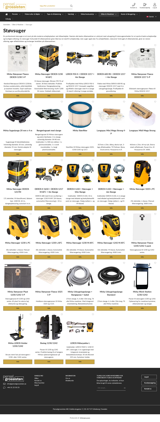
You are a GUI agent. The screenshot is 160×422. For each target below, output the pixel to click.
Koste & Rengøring (128, 14)
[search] (71, 6)
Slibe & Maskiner (107, 14)
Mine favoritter (39, 383)
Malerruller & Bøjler (32, 14)
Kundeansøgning (145, 7)
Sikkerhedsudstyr (87, 14)
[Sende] (124, 388)
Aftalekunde (70, 380)
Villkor (36, 378)
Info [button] (17, 96)
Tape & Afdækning (54, 14)
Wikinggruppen (85, 418)
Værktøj (71, 14)
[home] (6, 14)
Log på (155, 7)
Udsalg (8, 19)
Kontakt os (133, 7)
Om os (68, 378)
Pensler (15, 14)
